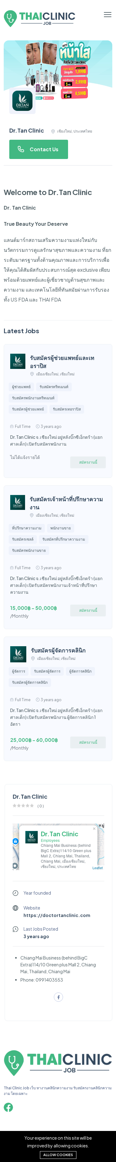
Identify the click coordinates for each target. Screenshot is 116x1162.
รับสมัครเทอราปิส (67, 409)
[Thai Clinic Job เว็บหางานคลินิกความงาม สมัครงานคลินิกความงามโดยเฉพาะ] (58, 1075)
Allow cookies (58, 1155)
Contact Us (44, 149)
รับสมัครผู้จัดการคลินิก (58, 650)
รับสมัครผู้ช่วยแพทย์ (28, 409)
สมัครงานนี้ (88, 462)
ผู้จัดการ (18, 671)
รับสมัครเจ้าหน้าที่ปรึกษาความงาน (66, 503)
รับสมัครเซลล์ (22, 539)
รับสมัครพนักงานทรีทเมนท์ (33, 398)
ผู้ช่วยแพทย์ (21, 386)
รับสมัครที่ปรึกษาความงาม (63, 539)
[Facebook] (8, 1107)
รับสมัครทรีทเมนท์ (54, 386)
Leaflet (97, 867)
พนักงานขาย (60, 528)
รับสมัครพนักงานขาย (29, 550)
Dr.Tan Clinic (59, 833)
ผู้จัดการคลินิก (80, 671)
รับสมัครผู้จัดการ (47, 671)
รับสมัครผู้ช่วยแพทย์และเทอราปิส (62, 361)
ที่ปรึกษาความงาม (26, 528)
